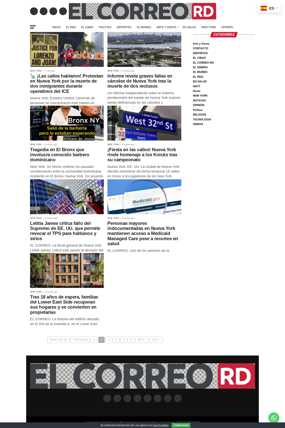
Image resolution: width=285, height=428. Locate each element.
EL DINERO (200, 67)
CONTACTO (200, 48)
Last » (156, 339)
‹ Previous (80, 339)
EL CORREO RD (203, 62)
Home (196, 90)
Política (198, 109)
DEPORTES (124, 27)
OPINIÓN (227, 27)
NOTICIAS (199, 100)
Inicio (56, 27)
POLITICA (105, 27)
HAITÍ (196, 86)
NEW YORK (208, 27)
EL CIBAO (87, 27)
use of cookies (160, 425)
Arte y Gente (166, 27)
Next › (142, 339)
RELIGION (199, 114)
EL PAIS (71, 27)
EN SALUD (189, 27)
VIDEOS (198, 124)
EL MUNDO (144, 27)
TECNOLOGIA (202, 119)
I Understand (181, 425)
